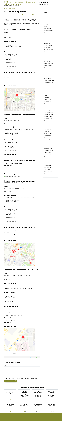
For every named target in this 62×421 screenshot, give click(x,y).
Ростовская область (48, 133)
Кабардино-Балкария (48, 49)
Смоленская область (48, 148)
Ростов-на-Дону (47, 131)
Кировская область (48, 61)
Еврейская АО (47, 43)
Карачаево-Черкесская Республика (48, 57)
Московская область (48, 76)
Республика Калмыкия (48, 116)
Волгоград (46, 32)
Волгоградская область (48, 34)
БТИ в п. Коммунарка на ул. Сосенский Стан (10, 392)
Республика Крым (47, 122)
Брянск (45, 26)
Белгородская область (48, 24)
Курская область (47, 67)
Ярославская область (48, 175)
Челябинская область (48, 171)
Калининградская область (49, 51)
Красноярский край (48, 65)
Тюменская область (48, 161)
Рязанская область (47, 135)
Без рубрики (46, 22)
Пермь (45, 95)
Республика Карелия (48, 118)
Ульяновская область (48, 165)
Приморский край (47, 97)
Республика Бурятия (48, 110)
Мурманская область (48, 78)
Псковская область (48, 99)
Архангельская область (48, 17)
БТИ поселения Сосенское (38, 405)
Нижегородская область (49, 80)
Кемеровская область (48, 59)
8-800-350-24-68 (43, 2)
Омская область (47, 86)
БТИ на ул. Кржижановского (38, 392)
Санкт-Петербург (47, 139)
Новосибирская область (49, 84)
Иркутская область (47, 47)
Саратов (45, 141)
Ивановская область (48, 45)
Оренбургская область (48, 88)
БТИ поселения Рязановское (51, 405)
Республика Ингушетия (48, 114)
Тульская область (47, 158)
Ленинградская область (49, 69)
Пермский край (47, 93)
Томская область (47, 156)
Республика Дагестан (48, 112)
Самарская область (48, 137)
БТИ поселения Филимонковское (24, 405)
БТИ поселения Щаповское (10, 405)
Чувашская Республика (48, 173)
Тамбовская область (48, 152)
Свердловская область (48, 146)
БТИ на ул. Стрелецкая (24, 392)
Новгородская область (48, 82)
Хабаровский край (48, 167)
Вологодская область (48, 36)
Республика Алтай (47, 103)
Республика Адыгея (48, 101)
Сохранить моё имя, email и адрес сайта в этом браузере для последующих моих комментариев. (21, 378)
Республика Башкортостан (49, 105)
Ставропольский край (48, 150)
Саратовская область (48, 144)
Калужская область (47, 53)
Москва (45, 74)
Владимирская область (48, 30)
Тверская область (47, 154)
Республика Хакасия (48, 129)
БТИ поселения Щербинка (51, 392)
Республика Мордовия (48, 127)
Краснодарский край (48, 63)
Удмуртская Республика (49, 163)
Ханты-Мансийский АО (48, 169)
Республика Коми (47, 120)
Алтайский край (47, 15)
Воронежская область (48, 41)
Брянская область (47, 28)
